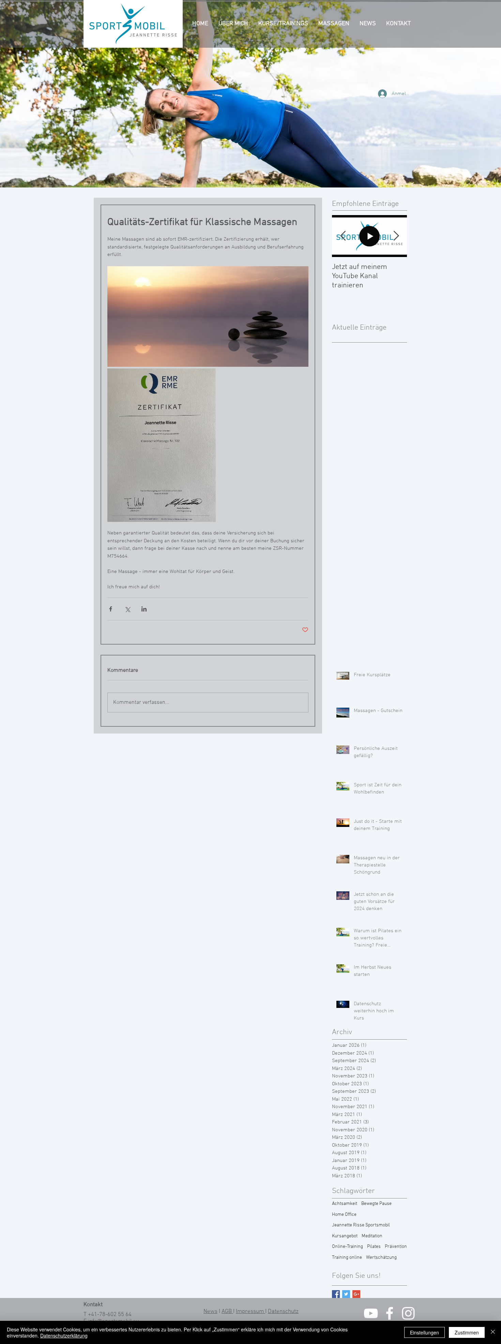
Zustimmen (467, 1332)
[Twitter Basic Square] (346, 1294)
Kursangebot (345, 1236)
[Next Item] (396, 236)
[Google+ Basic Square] (356, 1294)
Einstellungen (424, 1332)
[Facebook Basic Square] (336, 1294)
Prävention (396, 1247)
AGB (227, 1311)
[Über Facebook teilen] (110, 609)
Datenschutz (283, 1311)
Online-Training (347, 1247)
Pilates (374, 1247)
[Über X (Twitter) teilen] (127, 609)
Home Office (344, 1215)
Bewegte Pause (376, 1204)
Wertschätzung (381, 1257)
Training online (347, 1257)
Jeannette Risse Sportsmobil (361, 1225)
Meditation (372, 1236)
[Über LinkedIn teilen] (144, 609)
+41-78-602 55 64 (110, 1314)
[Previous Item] (343, 236)
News (210, 1311)
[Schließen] (493, 1332)
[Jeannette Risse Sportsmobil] (370, 1313)
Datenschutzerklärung (64, 1335)
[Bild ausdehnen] (207, 316)
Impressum (250, 1311)
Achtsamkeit (344, 1204)
